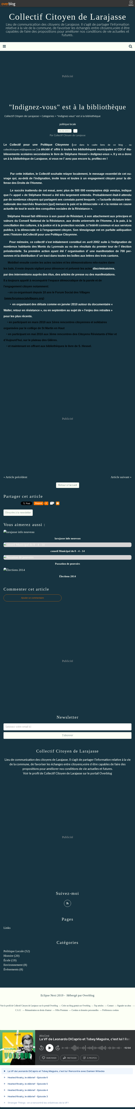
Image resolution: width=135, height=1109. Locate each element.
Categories (48, 116)
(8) (15, 965)
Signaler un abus (124, 1005)
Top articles (99, 1005)
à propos (92, 1058)
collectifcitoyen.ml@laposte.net (20, 149)
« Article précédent (15, 477)
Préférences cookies (110, 1010)
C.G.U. (18, 1010)
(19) (10, 960)
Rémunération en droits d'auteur (38, 1010)
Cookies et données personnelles (85, 1010)
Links (7, 928)
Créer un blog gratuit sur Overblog (76, 1005)
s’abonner (51, 1058)
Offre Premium (61, 1010)
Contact (110, 1005)
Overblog (88, 995)
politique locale (67, 124)
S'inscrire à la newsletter (18, 512)
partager (71, 1058)
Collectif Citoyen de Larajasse (67, 17)
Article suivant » (121, 477)
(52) (17, 951)
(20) (12, 955)
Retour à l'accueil (67, 485)
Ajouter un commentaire (32, 598)
